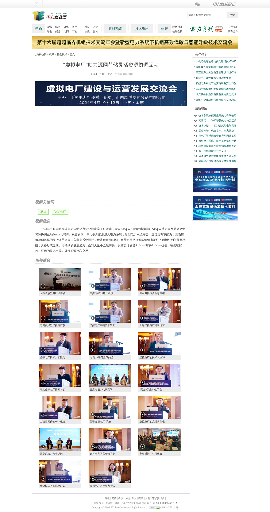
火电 (66, 26)
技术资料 (142, 29)
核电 (74, 26)
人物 (95, 26)
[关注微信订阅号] (198, 4)
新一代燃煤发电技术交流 (212, 150)
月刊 (147, 498)
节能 (74, 31)
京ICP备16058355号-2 (165, 502)
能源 (57, 31)
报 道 (38, 29)
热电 (49, 31)
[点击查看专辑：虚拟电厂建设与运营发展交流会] (111, 92)
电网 (66, 31)
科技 (87, 26)
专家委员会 (158, 498)
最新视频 (201, 108)
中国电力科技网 (124, 74)
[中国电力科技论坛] (221, 4)
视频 (51, 54)
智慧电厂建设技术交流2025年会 (213, 77)
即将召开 (177, 26)
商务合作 (233, 31)
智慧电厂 (60, 211)
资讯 (49, 26)
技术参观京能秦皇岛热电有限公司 (217, 115)
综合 (57, 26)
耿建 (43, 211)
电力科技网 (40, 54)
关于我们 (233, 26)
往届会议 (177, 31)
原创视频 (115, 29)
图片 (95, 31)
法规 (87, 31)
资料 (113, 498)
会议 (120, 498)
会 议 (164, 29)
